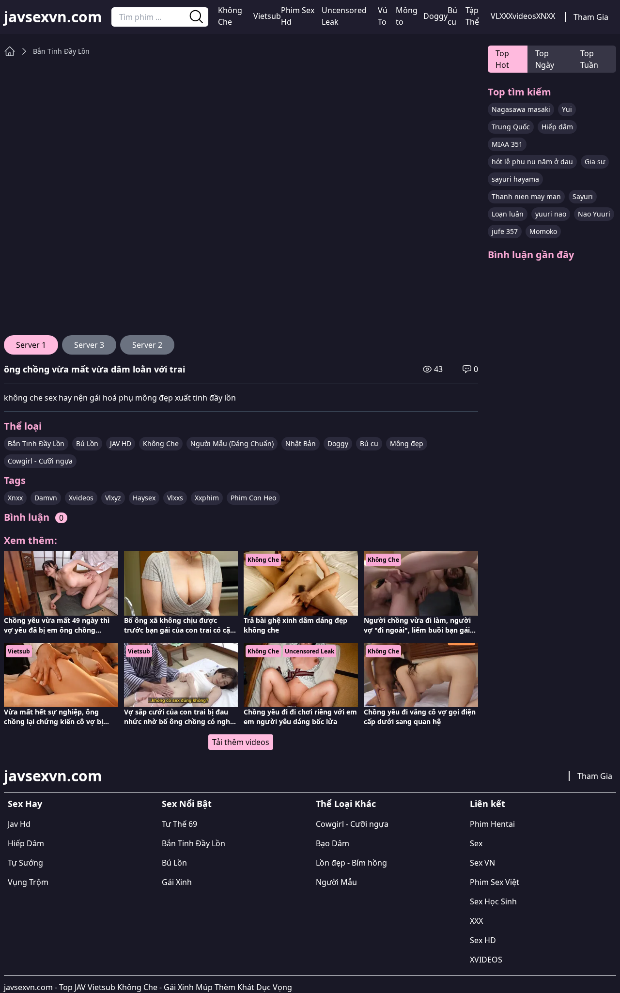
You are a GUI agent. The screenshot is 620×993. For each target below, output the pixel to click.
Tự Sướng (25, 862)
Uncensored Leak (344, 16)
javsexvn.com (53, 17)
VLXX (499, 16)
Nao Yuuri (594, 213)
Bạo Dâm (332, 843)
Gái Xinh (177, 882)
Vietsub (267, 16)
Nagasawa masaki (521, 109)
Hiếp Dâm (26, 843)
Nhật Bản (300, 443)
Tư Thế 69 (179, 824)
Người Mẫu (336, 882)
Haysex (144, 497)
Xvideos (522, 16)
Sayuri (583, 196)
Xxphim (207, 497)
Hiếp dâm (557, 126)
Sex (476, 843)
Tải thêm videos (240, 742)
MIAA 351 (507, 144)
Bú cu (452, 16)
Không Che (230, 16)
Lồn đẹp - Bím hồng (351, 862)
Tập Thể (472, 16)
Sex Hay (25, 803)
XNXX (545, 16)
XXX (476, 920)
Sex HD (483, 940)
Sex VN (482, 862)
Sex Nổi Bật (187, 803)
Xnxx (15, 497)
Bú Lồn (87, 443)
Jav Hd (19, 824)
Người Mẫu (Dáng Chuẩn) (232, 443)
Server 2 (147, 345)
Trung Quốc (511, 126)
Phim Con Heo (253, 497)
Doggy (435, 16)
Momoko (543, 231)
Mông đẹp (406, 443)
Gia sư (595, 161)
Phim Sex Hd (297, 16)
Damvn (45, 497)
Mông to (407, 16)
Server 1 (31, 345)
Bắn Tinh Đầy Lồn (61, 51)
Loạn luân (508, 213)
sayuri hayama (515, 179)
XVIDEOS (486, 959)
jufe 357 (505, 231)
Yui (567, 109)
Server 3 (89, 345)
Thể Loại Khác (346, 803)
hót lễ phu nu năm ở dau (532, 161)
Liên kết (487, 803)
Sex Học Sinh (493, 901)
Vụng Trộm (28, 882)
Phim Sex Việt (494, 882)
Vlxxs (175, 497)
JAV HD (120, 443)
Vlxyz (113, 497)
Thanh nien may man (526, 196)
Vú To (383, 16)
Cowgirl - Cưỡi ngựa (40, 460)
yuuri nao (550, 213)
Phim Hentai (492, 824)
